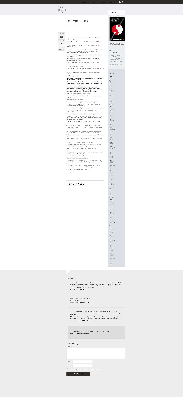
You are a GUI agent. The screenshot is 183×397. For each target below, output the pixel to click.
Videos (103, 2)
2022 (111, 142)
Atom (63, 49)
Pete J (71, 289)
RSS (60, 49)
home (83, 2)
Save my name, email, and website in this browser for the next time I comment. (83, 369)
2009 (111, 235)
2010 (111, 217)
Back (70, 184)
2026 (111, 76)
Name (68, 361)
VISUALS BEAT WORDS (114, 63)
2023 (111, 124)
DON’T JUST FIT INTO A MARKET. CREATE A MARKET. (116, 65)
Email (68, 365)
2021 (111, 160)
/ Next (80, 184)
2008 (111, 253)
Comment (69, 346)
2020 (111, 178)
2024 (111, 106)
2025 (111, 89)
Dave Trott (83, 26)
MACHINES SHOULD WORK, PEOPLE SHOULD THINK (115, 56)
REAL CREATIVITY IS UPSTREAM (116, 61)
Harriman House (115, 46)
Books (93, 2)
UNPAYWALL (112, 2)
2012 (111, 182)
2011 (111, 199)
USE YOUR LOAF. (78, 21)
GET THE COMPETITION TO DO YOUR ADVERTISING (116, 59)
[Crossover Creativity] (117, 29)
